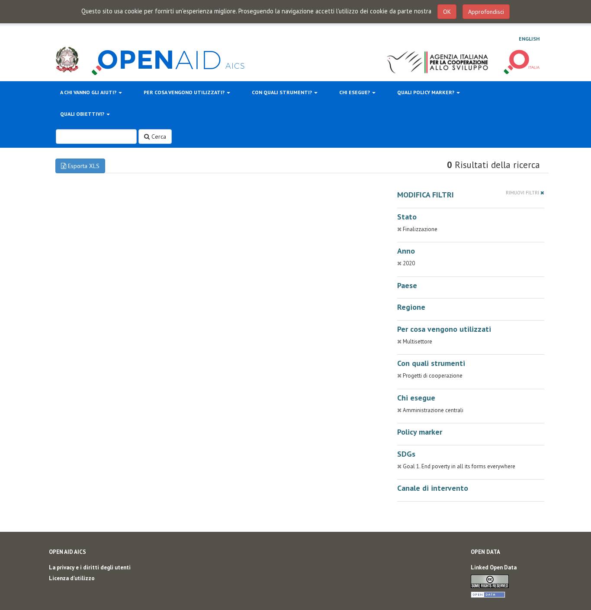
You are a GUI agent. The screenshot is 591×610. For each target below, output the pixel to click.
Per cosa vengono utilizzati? (185, 92)
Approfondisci (486, 12)
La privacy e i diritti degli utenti (90, 567)
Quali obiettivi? (83, 114)
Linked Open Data (494, 567)
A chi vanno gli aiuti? (89, 92)
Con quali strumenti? (282, 92)
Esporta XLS (83, 166)
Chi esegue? (355, 92)
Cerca (158, 136)
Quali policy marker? (426, 92)
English (529, 38)
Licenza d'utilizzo (72, 578)
